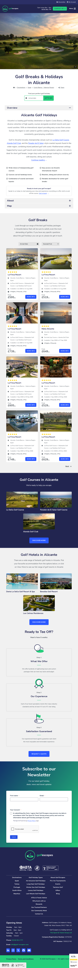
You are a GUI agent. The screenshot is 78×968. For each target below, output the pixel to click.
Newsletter (61, 2)
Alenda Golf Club (14, 143)
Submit (14, 837)
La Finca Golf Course (16, 283)
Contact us (59, 8)
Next (67, 466)
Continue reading (38, 160)
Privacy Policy (31, 821)
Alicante (12, 278)
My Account (72, 2)
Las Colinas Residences (33, 613)
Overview (12, 107)
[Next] (36, 258)
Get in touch (43, 193)
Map (9, 205)
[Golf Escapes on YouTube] (29, 950)
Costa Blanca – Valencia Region (25, 278)
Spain (12, 280)
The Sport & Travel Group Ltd (61, 933)
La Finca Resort (14, 274)
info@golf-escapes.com (20, 945)
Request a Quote (39, 754)
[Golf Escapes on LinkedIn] (8, 950)
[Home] (14, 87)
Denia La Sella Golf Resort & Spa (20, 591)
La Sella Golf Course (60, 140)
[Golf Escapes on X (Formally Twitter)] (18, 950)
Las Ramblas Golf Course (23, 286)
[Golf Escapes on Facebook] (23, 950)
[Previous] (8, 258)
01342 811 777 (46, 9)
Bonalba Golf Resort (49, 591)
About (10, 200)
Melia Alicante (48, 329)
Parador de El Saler (36, 143)
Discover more (39, 540)
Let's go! (48, 98)
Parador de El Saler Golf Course (53, 510)
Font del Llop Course (50, 337)
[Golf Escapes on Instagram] (13, 950)
